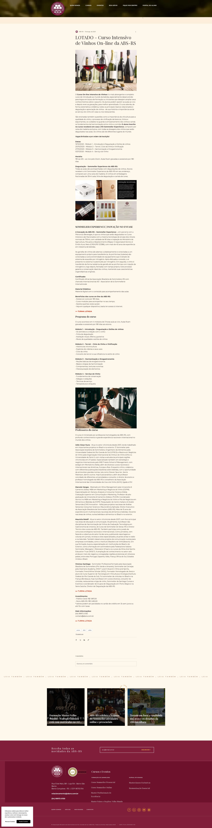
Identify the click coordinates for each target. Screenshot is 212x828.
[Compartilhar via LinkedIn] (84, 640)
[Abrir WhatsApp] (207, 824)
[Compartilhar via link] (88, 640)
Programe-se (79, 634)
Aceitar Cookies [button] (23, 821)
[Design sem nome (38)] (149, 810)
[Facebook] (129, 810)
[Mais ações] (136, 32)
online (90, 630)
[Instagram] (139, 810)
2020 (84, 630)
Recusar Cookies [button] (10, 821)
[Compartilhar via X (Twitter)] (80, 640)
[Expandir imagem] (85, 189)
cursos (78, 630)
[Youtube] (144, 810)
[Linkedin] (134, 810)
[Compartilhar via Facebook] (76, 640)
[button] (100, 4)
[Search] (145, 8)
